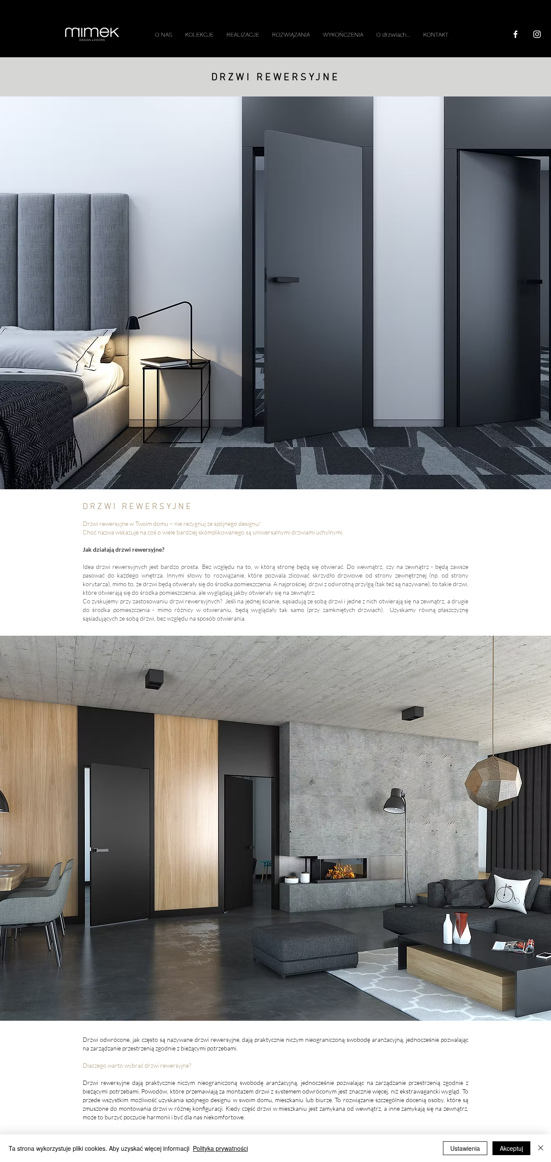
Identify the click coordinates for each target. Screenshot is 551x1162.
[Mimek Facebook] (515, 34)
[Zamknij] (541, 1148)
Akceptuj (511, 1148)
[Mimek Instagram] (537, 34)
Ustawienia (465, 1148)
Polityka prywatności (220, 1148)
